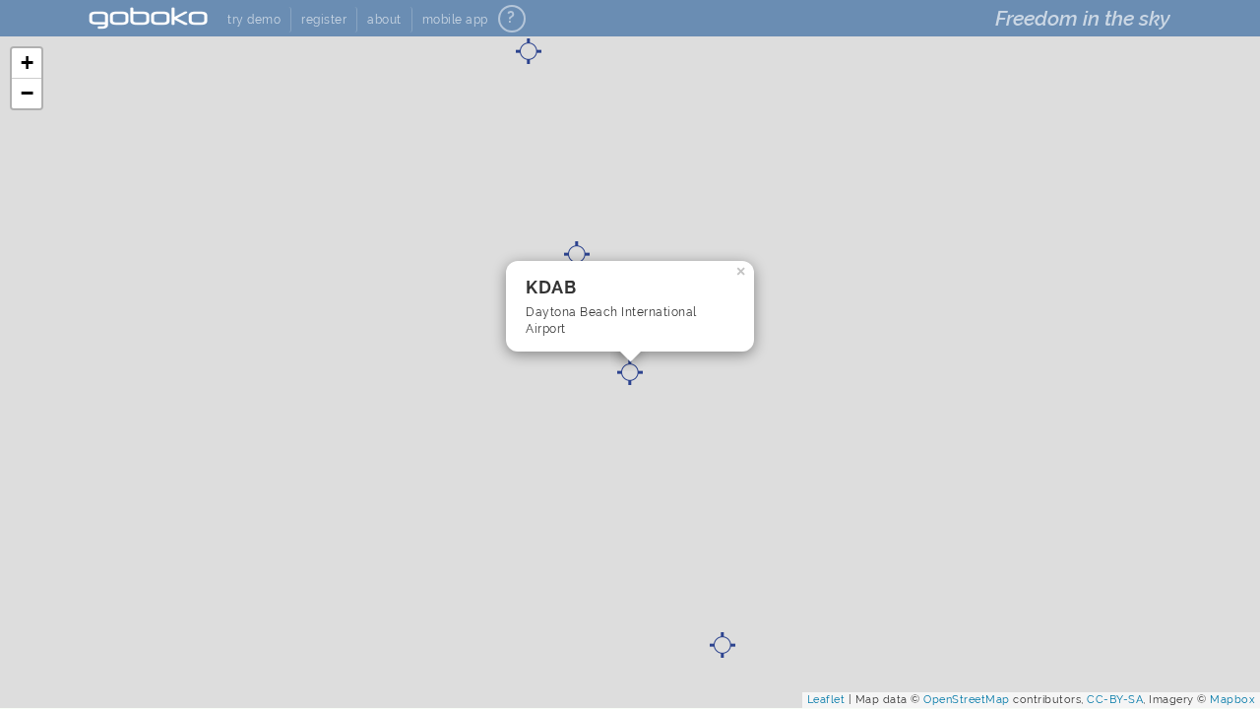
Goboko (148, 18)
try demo (254, 20)
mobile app (455, 20)
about (384, 20)
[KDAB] (630, 372)
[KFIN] (577, 254)
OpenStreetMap (966, 699)
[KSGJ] (528, 51)
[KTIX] (722, 645)
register (323, 20)
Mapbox (1232, 699)
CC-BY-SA (1115, 699)
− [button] (27, 93)
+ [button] (27, 62)
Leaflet (826, 699)
